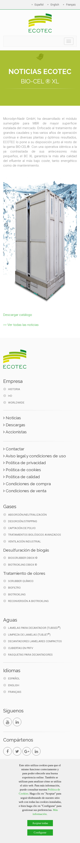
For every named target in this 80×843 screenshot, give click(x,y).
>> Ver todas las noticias (21, 325)
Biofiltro (14, 587)
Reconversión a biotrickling (28, 601)
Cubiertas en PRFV (20, 648)
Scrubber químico (20, 581)
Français (71, 4)
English (55, 4)
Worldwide (16, 402)
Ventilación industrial (24, 541)
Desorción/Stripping (22, 521)
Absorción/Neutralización (27, 514)
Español (39, 4)
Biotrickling (17, 594)
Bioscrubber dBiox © (23, 557)
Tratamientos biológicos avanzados (34, 534)
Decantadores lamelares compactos (35, 641)
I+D (10, 395)
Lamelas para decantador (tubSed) (34, 627)
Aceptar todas (40, 823)
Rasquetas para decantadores (30, 654)
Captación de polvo (22, 528)
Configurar (40, 832)
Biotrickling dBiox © (22, 564)
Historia (14, 389)
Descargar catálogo (17, 315)
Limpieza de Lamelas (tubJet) (29, 634)
